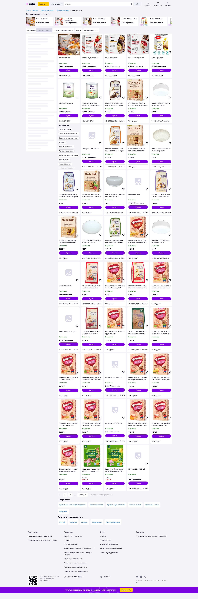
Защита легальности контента (111, 548)
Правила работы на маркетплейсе (76, 571)
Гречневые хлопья (152, 505)
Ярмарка (84, 522)
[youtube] (137, 577)
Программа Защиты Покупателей (40, 536)
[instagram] (145, 577)
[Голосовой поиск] (131, 4)
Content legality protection (109, 553)
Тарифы (67, 540)
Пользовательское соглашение (75, 563)
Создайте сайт (69, 536)
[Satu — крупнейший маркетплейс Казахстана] (30, 4)
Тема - (72, 577)
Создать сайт (126, 590)
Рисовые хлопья (135, 505)
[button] (68, 70)
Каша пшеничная (96, 505)
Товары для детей (47, 10)
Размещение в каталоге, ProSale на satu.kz (79, 548)
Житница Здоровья (113, 522)
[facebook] (141, 577)
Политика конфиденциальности (75, 567)
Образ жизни (97, 522)
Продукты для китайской (116, 505)
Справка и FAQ (105, 540)
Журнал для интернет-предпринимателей (151, 536)
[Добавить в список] (77, 52)
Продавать (68, 544)
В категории (55, 4)
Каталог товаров (32, 10)
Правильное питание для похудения (72, 505)
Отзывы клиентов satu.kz (73, 559)
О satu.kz (103, 536)
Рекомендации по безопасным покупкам (42, 540)
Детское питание (63, 10)
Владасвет (73, 522)
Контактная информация (109, 544)
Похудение (63, 511)
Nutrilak (62, 522)
